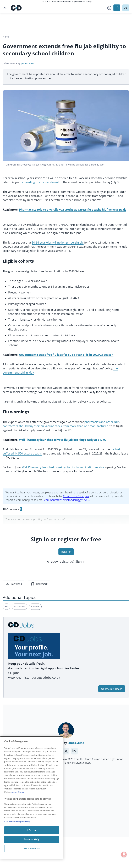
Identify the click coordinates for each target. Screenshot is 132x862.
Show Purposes (32, 848)
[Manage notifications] (124, 854)
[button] (109, 8)
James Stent (28, 63)
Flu (6, 606)
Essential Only (32, 839)
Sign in (80, 561)
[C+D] (16, 8)
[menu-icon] (5, 8)
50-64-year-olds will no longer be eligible (58, 242)
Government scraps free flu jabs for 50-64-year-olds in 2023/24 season (66, 355)
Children (35, 606)
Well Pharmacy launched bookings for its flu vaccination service (63, 467)
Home (6, 36)
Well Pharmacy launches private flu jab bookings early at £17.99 (62, 440)
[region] (31, 797)
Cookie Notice (17, 792)
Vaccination (19, 606)
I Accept (31, 830)
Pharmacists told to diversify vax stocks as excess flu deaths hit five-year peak (72, 209)
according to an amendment (40, 182)
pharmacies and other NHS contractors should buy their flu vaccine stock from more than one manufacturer (61, 424)
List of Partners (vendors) (17, 821)
